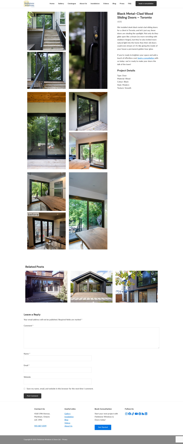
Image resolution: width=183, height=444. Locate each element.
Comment (28, 326)
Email (27, 365)
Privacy (64, 439)
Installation (69, 417)
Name (27, 354)
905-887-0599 (40, 426)
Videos (67, 423)
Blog (66, 420)
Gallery (67, 414)
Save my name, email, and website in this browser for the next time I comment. (60, 389)
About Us (68, 426)
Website (27, 377)
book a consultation (146, 3)
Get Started (103, 427)
